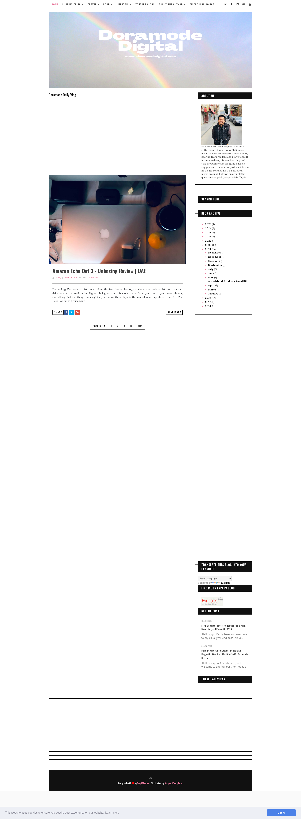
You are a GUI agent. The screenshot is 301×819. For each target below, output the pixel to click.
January (213, 293)
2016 (208, 306)
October (213, 261)
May (211, 277)
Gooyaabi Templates (173, 783)
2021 (208, 240)
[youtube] (249, 4)
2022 (208, 236)
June (211, 273)
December (215, 252)
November (215, 256)
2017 (208, 302)
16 (131, 325)
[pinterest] (150, 778)
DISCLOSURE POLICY (202, 4)
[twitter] (225, 4)
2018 (208, 297)
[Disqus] (117, 373)
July (211, 269)
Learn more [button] (112, 812)
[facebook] (231, 4)
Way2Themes (143, 783)
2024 (208, 228)
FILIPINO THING (71, 4)
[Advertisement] (117, 459)
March (212, 289)
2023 (208, 232)
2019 (208, 249)
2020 (208, 244)
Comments (92, 277)
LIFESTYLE (123, 4)
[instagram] (237, 4)
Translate (224, 582)
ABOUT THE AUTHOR (171, 4)
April (211, 285)
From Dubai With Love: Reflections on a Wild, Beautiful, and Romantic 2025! (223, 627)
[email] (243, 4)
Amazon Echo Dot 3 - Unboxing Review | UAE (99, 271)
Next (140, 325)
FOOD (106, 4)
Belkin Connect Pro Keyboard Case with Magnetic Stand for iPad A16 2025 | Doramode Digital (224, 654)
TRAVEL (92, 4)
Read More (174, 312)
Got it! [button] (281, 812)
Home (55, 4)
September (215, 265)
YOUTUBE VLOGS (145, 4)
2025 (208, 224)
